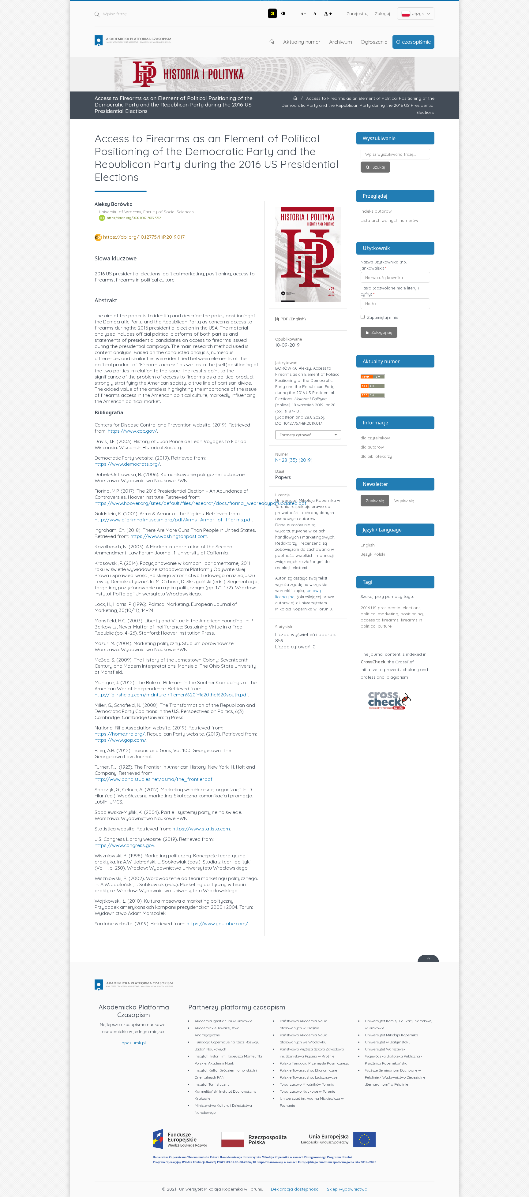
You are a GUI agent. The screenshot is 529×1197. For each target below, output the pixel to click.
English (368, 545)
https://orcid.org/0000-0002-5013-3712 (134, 218)
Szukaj (378, 167)
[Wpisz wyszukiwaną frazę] (395, 154)
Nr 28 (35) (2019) (294, 460)
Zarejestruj (358, 13)
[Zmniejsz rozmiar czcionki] (303, 13)
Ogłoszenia (374, 41)
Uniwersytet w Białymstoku (388, 1042)
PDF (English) (293, 318)
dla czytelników (375, 437)
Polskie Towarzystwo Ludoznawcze (308, 1077)
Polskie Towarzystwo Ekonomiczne (308, 1070)
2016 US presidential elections (391, 607)
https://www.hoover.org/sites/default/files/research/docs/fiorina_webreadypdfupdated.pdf (200, 503)
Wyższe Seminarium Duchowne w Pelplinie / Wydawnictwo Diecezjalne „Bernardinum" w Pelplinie (395, 1077)
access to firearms (380, 620)
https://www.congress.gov (124, 845)
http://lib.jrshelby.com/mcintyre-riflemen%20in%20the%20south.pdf (171, 695)
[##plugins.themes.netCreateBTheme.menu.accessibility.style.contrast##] (272, 13)
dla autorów (372, 447)
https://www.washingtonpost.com (168, 536)
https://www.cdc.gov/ (132, 431)
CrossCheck (373, 662)
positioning (411, 614)
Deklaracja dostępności (295, 1189)
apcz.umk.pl (134, 1043)
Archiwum (340, 41)
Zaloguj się (381, 332)
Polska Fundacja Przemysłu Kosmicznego (314, 1063)
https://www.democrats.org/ (127, 464)
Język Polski (373, 554)
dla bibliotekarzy (376, 456)
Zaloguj (382, 13)
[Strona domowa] (133, 40)
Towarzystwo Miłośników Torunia (307, 1084)
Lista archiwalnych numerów (389, 220)
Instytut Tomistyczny (212, 1084)
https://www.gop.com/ (120, 740)
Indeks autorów (376, 211)
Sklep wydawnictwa (347, 1189)
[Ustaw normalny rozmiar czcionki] (315, 13)
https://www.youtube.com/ (217, 923)
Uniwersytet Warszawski (386, 1049)
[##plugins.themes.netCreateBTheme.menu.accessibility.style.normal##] (283, 13)
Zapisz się (375, 500)
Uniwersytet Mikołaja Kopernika (391, 1035)
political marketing (379, 614)
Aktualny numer (302, 41)
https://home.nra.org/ (120, 734)
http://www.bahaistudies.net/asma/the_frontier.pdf (153, 779)
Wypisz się (404, 500)
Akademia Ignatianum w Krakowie (223, 1021)
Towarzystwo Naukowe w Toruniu (307, 1091)
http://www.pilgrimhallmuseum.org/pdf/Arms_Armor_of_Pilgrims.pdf (173, 519)
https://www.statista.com (201, 829)
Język (418, 13)
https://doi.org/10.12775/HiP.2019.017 (144, 237)
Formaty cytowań (296, 435)
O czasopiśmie (413, 41)
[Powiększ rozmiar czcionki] (327, 13)
